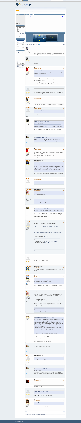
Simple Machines (21, 421)
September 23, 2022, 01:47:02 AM (37, 87)
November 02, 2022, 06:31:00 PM (37, 380)
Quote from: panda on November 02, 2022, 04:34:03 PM (41, 368)
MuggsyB (27, 388)
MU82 (23, 52)
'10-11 (23, 36)
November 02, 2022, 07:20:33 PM (37, 400)
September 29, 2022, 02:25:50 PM (37, 190)
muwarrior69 (28, 118)
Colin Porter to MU (19, 61)
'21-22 (18, 34)
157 (38, 44)
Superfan (19, 58)
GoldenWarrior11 (29, 266)
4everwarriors (28, 56)
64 (33, 44)
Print (64, 44)
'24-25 (18, 33)
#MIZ (41, 235)
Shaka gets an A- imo (19, 52)
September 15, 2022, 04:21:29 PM (37, 68)
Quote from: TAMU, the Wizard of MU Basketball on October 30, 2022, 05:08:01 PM (44, 317)
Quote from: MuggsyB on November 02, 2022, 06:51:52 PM (41, 402)
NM (17, 58)
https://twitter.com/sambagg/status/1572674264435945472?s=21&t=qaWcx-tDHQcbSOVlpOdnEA (46, 226)
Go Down (27, 44)
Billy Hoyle (28, 160)
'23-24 (20, 33)
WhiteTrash (18, 66)
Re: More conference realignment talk (38, 67)
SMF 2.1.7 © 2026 (17, 421)
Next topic (63, 413)
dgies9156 (27, 67)
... (37, 44)
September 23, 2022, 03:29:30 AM (37, 98)
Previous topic (60, 413)
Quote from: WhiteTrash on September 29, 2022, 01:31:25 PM (42, 208)
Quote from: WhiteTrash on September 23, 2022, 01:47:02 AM (42, 121)
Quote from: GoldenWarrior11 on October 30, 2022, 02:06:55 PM (42, 278)
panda (27, 355)
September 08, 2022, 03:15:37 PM (37, 57)
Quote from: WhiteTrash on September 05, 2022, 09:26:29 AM (42, 70)
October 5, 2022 (46, 236)
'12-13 (18, 36)
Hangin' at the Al (18, 16)
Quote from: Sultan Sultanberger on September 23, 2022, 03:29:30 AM (43, 110)
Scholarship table (63, 8)
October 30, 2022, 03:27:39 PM (37, 276)
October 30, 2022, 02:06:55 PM (37, 267)
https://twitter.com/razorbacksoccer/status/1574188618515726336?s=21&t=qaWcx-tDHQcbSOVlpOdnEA (47, 232)
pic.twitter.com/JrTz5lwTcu (51, 235)
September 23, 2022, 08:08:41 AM (37, 149)
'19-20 (23, 34)
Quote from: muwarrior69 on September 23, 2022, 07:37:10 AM (42, 137)
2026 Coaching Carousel (20, 65)
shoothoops (28, 221)
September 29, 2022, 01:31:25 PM (37, 179)
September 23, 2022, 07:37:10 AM (37, 119)
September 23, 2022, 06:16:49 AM (37, 108)
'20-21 (20, 34)
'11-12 (20, 36)
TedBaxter (28, 399)
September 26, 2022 (48, 230)
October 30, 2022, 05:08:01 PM (37, 291)
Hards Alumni (28, 107)
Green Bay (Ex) (51, 37)
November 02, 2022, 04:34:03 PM (37, 356)
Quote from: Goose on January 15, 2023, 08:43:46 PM (41, 199)
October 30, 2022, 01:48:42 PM (37, 256)
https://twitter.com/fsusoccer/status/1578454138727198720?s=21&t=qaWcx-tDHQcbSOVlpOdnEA (46, 250)
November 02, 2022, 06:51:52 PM (37, 389)
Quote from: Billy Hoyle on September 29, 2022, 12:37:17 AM (42, 181)
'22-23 (23, 33)
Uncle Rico (28, 135)
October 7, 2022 (44, 248)
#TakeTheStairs (44, 235)
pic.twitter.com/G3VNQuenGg (54, 241)
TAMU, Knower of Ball (29, 190)
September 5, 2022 (46, 242)
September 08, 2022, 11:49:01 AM (37, 47)
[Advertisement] (45, 25)
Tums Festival (28, 379)
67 (36, 44)
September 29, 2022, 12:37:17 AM (37, 161)
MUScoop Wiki (18, 23)
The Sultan (28, 46)
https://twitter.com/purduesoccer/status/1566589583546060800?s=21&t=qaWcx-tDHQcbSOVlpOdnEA (47, 243)
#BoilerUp (47, 241)
